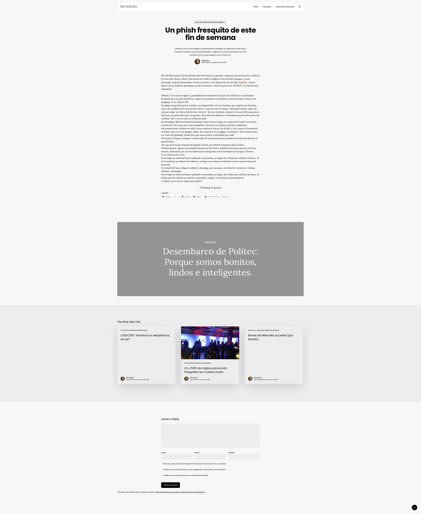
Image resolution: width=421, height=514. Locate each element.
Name (164, 453)
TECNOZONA (128, 6)
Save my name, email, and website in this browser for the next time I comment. (194, 464)
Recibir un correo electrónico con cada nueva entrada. (186, 475)
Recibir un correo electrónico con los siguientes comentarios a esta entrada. (195, 469)
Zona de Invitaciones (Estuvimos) (134, 330)
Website (231, 453)
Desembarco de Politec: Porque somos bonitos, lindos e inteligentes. (210, 259)
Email (197, 453)
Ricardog (205, 60)
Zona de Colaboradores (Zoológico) (210, 22)
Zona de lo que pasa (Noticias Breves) (263, 330)
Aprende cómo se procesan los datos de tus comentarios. (180, 492)
